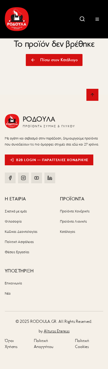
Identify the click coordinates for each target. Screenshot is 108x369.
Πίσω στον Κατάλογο (59, 59)
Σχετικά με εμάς (16, 211)
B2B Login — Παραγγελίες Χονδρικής (52, 160)
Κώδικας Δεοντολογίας (21, 232)
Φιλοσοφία (13, 221)
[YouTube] (36, 177)
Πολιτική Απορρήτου (43, 343)
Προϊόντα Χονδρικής (75, 211)
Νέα (7, 293)
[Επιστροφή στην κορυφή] (92, 95)
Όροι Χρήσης (11, 343)
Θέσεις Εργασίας (17, 252)
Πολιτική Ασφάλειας (19, 242)
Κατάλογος (67, 232)
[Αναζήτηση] (82, 19)
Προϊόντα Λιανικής (73, 221)
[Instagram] (23, 177)
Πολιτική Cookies (82, 343)
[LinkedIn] (49, 177)
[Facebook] (10, 177)
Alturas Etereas (57, 331)
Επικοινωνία (13, 283)
